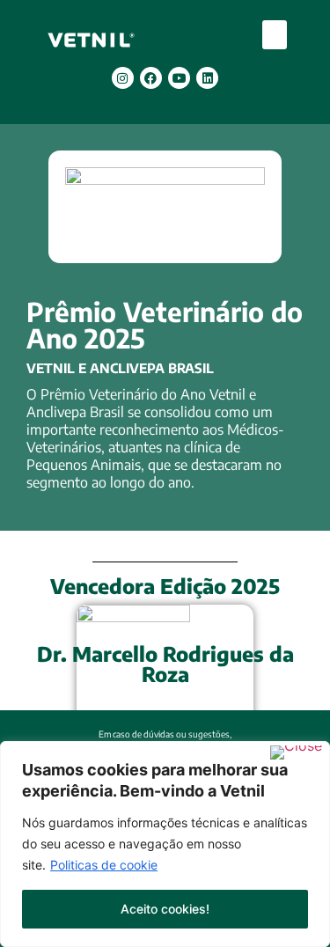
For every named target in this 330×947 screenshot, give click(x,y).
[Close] (296, 752)
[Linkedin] (207, 78)
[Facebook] (151, 78)
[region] (165, 844)
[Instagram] (123, 78)
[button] (274, 34)
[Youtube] (179, 78)
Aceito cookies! (165, 908)
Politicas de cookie (104, 864)
